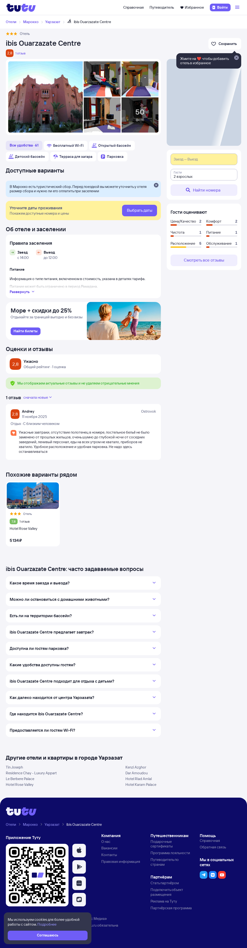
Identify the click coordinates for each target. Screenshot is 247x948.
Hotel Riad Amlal (138, 778)
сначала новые (35, 397)
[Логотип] (21, 7)
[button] (79, 850)
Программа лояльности (170, 853)
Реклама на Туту (164, 901)
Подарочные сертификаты (162, 844)
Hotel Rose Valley (20, 784)
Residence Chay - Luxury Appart (31, 773)
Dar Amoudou (136, 773)
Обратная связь (213, 847)
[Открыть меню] (237, 7)
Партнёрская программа (171, 908)
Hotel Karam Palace (140, 784)
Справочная (133, 7)
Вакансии (109, 848)
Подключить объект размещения (167, 892)
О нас (105, 841)
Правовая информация (120, 861)
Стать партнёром (165, 883)
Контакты (109, 854)
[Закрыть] (156, 185)
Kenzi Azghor (135, 767)
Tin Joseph (14, 767)
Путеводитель (162, 7)
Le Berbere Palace (20, 778)
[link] (26, 331)
